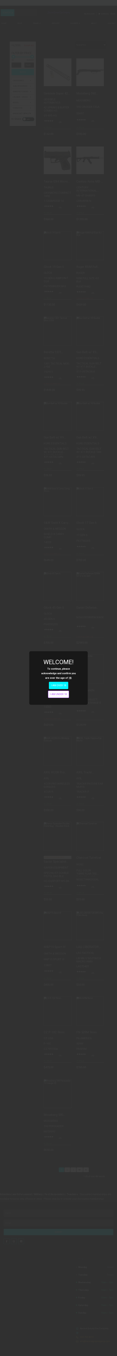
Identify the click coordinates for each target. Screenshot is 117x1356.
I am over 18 (58, 685)
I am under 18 (58, 694)
